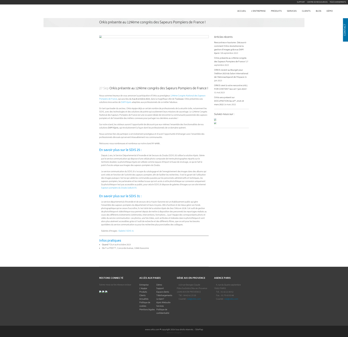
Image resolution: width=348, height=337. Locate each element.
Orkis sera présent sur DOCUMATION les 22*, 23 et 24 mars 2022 (229, 101)
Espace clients (162, 292)
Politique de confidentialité (162, 311)
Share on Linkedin (117, 254)
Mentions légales (147, 309)
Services (160, 306)
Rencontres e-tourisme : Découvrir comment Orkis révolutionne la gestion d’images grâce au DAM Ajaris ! (230, 48)
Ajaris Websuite (163, 302)
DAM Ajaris (126, 102)
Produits (143, 292)
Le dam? (160, 299)
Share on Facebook (102, 254)
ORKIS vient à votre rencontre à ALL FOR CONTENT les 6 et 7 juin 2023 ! (231, 87)
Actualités (143, 299)
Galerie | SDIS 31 (126, 231)
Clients (142, 295)
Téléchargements (338, 2)
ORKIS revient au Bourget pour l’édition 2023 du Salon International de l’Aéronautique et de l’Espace (231, 73)
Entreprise (144, 285)
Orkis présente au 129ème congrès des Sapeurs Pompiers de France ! (230, 60)
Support (301, 2)
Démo (159, 285)
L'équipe (143, 288)
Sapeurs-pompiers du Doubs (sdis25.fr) (118, 188)
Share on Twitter (109, 254)
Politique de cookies (144, 304)
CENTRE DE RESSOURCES (317, 2)
